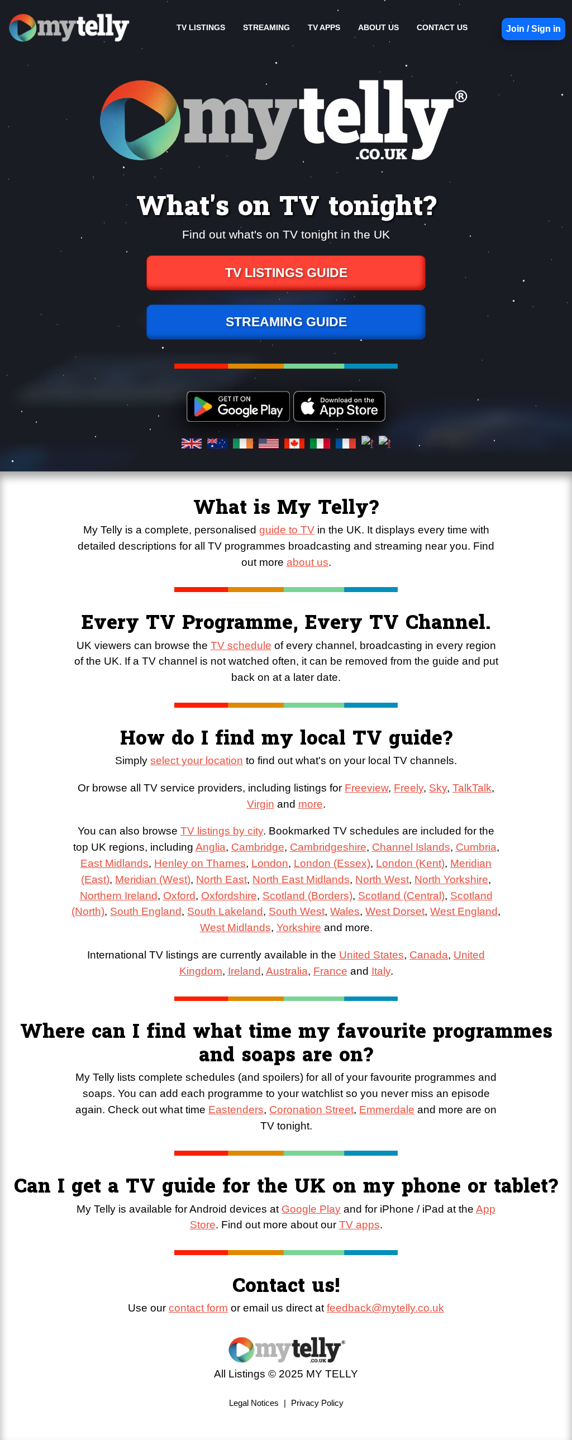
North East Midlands (301, 879)
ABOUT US (378, 27)
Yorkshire (299, 927)
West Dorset (395, 911)
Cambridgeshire (328, 847)
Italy (380, 971)
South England (146, 911)
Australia (287, 971)
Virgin (260, 804)
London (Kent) (410, 863)
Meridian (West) (152, 879)
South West (297, 911)
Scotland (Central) (401, 896)
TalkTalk (472, 788)
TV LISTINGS (201, 27)
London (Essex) (332, 863)
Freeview (366, 788)
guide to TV (286, 530)
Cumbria (476, 847)
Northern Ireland (119, 896)
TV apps (359, 1225)
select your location (196, 760)
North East (221, 879)
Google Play (311, 1209)
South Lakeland (225, 911)
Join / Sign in (533, 29)
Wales (345, 911)
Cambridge (257, 847)
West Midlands (235, 927)
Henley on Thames (200, 863)
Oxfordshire (229, 896)
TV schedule (241, 645)
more (310, 804)
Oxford (179, 896)
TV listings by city (221, 831)
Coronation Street (311, 1109)
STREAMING (266, 27)
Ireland (244, 971)
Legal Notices (254, 1403)
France (330, 971)
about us (307, 562)
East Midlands (114, 863)
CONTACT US (442, 27)
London (269, 863)
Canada (428, 955)
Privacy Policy (317, 1403)
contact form (198, 1308)
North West (382, 879)
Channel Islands (411, 847)
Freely (408, 788)
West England (464, 911)
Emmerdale (386, 1109)
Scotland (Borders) (307, 896)
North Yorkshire (451, 879)
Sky (438, 788)
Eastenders (236, 1109)
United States (371, 955)
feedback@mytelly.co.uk (385, 1308)
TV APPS (324, 27)
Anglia (211, 847)
